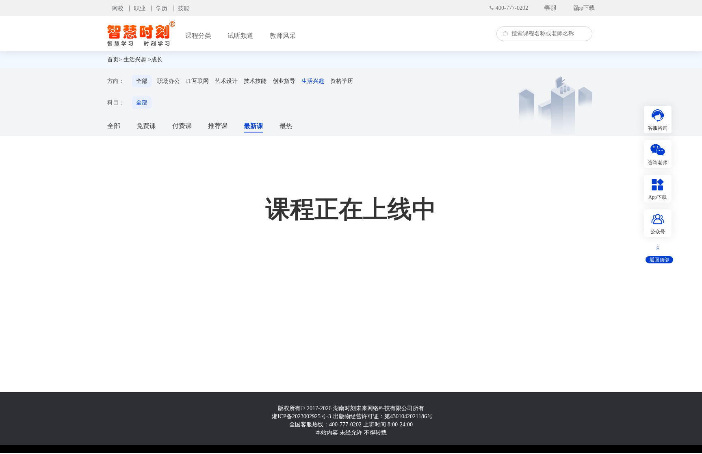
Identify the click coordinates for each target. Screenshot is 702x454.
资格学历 (341, 81)
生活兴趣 (135, 59)
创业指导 (284, 81)
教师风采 (283, 35)
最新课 (253, 125)
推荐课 (218, 125)
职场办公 (168, 81)
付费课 (182, 125)
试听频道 (241, 35)
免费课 (146, 125)
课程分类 (198, 35)
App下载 (584, 8)
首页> (114, 59)
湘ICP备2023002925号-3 (301, 416)
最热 (286, 125)
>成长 (155, 59)
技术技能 (255, 81)
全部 (141, 81)
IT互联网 (197, 81)
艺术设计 (226, 81)
